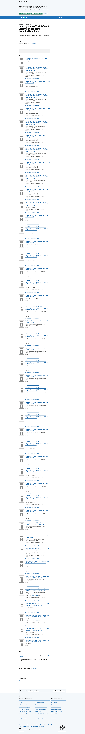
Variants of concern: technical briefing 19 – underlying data (37, 190)
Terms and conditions (49, 724)
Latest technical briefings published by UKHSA (36, 59)
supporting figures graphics (36, 663)
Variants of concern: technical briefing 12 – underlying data (37, 375)
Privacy (23, 724)
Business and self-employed (24, 707)
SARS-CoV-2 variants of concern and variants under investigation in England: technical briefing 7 (36, 497)
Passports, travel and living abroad (42, 713)
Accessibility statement (34, 724)
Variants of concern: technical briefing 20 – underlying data (37, 163)
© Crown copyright (62, 730)
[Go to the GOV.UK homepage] (23, 17)
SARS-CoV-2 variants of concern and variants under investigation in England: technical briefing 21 (36, 122)
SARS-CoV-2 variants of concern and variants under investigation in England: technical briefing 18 (36, 203)
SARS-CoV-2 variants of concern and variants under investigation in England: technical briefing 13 (36, 335)
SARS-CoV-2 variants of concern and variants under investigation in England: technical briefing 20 (36, 149)
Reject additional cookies (37, 13)
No (37, 690)
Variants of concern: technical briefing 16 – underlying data (37, 268)
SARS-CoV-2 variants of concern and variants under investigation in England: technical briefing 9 (36, 443)
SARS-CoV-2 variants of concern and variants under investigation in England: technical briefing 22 (36, 95)
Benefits (20, 702)
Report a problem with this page (58, 690)
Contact (42, 724)
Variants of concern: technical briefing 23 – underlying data (37, 82)
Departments (54, 702)
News (52, 704)
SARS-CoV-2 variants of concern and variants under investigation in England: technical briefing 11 (36, 389)
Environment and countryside (41, 707)
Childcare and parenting (24, 709)
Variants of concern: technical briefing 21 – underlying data (37, 136)
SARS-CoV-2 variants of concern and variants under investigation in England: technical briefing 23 (36, 68)
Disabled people (22, 715)
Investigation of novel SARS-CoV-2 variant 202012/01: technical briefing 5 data (37, 562)
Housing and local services (40, 709)
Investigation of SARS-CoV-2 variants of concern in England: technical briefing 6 (36, 523)
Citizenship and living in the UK (25, 711)
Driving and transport (23, 718)
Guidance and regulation (56, 707)
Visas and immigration (39, 715)
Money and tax (38, 711)
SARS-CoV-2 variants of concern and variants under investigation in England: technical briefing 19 (36, 176)
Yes (31, 690)
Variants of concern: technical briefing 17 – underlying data (37, 241)
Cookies (27, 724)
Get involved (53, 718)
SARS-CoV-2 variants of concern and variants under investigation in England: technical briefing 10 (36, 416)
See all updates (34, 43)
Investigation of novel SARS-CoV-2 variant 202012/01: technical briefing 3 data (37, 615)
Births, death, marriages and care (25, 704)
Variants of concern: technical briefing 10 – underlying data (37, 429)
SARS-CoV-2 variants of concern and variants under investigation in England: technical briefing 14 (36, 308)
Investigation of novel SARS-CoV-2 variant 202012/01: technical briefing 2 (37, 629)
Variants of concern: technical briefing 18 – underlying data (37, 216)
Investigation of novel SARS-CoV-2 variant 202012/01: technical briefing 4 (37, 576)
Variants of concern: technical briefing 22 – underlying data (37, 109)
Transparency (54, 713)
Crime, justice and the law (24, 713)
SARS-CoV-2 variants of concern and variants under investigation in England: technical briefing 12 (36, 362)
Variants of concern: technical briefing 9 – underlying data (37, 456)
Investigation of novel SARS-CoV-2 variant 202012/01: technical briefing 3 (37, 604)
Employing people (38, 704)
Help (20, 724)
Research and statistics (56, 709)
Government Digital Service (38, 726)
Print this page (35, 671)
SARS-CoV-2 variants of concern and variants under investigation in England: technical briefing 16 (36, 255)
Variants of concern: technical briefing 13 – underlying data (37, 348)
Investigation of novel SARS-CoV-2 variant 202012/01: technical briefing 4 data (37, 589)
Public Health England (28, 40)
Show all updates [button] (34, 668)
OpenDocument (35, 568)
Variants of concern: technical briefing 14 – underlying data (37, 321)
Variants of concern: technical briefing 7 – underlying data (37, 510)
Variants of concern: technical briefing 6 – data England (37, 536)
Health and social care (26, 20)
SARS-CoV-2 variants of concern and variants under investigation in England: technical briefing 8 (36, 470)
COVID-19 (32, 20)
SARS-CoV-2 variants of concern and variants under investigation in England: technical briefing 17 (36, 228)
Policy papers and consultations (57, 711)
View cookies (45, 13)
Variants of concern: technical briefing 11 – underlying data (37, 402)
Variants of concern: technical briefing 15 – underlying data (37, 295)
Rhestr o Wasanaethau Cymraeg (25, 726)
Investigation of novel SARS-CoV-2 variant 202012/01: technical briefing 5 (37, 549)
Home (20, 20)
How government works (56, 715)
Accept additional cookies (24, 13)
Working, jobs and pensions (40, 718)
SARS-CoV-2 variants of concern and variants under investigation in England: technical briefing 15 (36, 282)
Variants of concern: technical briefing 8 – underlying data (37, 483)
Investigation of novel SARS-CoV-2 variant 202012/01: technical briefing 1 (37, 640)
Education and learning (39, 702)
